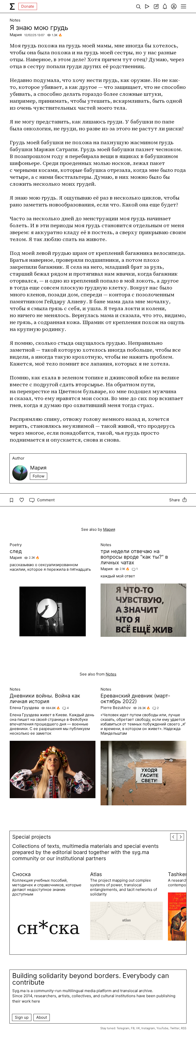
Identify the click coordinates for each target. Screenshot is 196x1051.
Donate (27, 6)
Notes (15, 20)
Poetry (16, 545)
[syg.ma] (12, 6)
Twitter (174, 1028)
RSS (183, 1028)
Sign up (22, 1017)
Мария (16, 34)
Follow (38, 476)
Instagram (148, 1028)
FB (132, 1028)
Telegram (123, 1028)
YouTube (162, 1028)
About (41, 1017)
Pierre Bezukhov (116, 707)
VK (138, 1028)
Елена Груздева (24, 707)
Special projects (31, 837)
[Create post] (156, 6)
